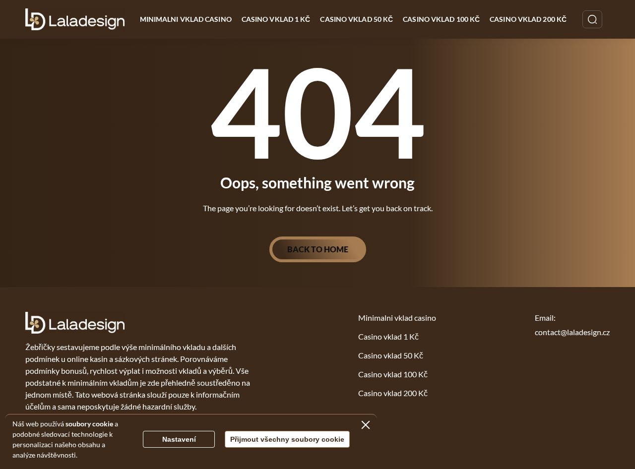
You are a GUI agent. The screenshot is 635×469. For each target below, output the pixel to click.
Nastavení (179, 439)
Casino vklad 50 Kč (356, 19)
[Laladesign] (75, 19)
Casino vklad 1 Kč (276, 19)
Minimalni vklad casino (186, 19)
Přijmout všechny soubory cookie (287, 439)
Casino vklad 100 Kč (441, 19)
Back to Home (317, 249)
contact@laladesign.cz (572, 332)
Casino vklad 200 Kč (528, 19)
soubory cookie (89, 423)
